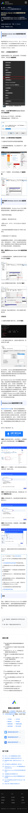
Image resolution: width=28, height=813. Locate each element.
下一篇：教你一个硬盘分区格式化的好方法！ (12, 624)
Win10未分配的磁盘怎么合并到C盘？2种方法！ (14, 678)
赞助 (23, 797)
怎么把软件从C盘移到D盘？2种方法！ (13, 764)
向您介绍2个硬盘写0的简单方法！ (12, 783)
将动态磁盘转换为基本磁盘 (9, 563)
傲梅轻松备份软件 (13, 732)
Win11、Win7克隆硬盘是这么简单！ (13, 756)
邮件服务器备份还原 (10, 714)
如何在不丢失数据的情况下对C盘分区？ (14, 663)
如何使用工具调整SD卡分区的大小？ (13, 686)
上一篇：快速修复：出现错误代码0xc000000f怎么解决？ (13, 620)
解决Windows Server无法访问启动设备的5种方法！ (15, 771)
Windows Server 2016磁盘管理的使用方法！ (11, 9)
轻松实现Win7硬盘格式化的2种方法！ (13, 758)
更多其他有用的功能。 (8, 589)
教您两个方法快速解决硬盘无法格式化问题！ (14, 655)
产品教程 (13, 802)
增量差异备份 (19, 723)
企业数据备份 (12, 711)
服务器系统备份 (12, 712)
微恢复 (2, 802)
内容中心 (10, 7)
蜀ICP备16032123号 (22, 808)
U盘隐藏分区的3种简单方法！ (12, 774)
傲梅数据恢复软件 (13, 737)
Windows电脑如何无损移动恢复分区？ (14, 690)
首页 (4, 7)
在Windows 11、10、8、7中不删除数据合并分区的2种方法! (15, 767)
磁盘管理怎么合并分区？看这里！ (13, 661)
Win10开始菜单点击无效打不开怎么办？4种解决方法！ (15, 780)
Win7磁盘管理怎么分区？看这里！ (13, 671)
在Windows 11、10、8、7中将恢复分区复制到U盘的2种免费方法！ (14, 651)
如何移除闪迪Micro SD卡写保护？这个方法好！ (14, 683)
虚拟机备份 (10, 726)
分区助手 (3, 797)
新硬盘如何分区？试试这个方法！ (13, 665)
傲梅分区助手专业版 (6, 408)
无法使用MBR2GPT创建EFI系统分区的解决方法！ (14, 647)
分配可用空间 (18, 556)
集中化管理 (18, 726)
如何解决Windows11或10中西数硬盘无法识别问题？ (15, 777)
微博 (23, 800)
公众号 (23, 802)
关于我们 (13, 797)
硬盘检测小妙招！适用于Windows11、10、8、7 (15, 761)
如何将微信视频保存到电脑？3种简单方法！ (14, 674)
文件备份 (10, 719)
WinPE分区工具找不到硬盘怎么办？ (13, 680)
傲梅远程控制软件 (13, 742)
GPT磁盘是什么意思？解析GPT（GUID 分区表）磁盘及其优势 (14, 658)
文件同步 (18, 719)
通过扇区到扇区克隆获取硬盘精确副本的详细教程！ (14, 644)
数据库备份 (10, 723)
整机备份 (10, 721)
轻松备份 (3, 800)
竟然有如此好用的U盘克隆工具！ (12, 688)
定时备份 (18, 721)
